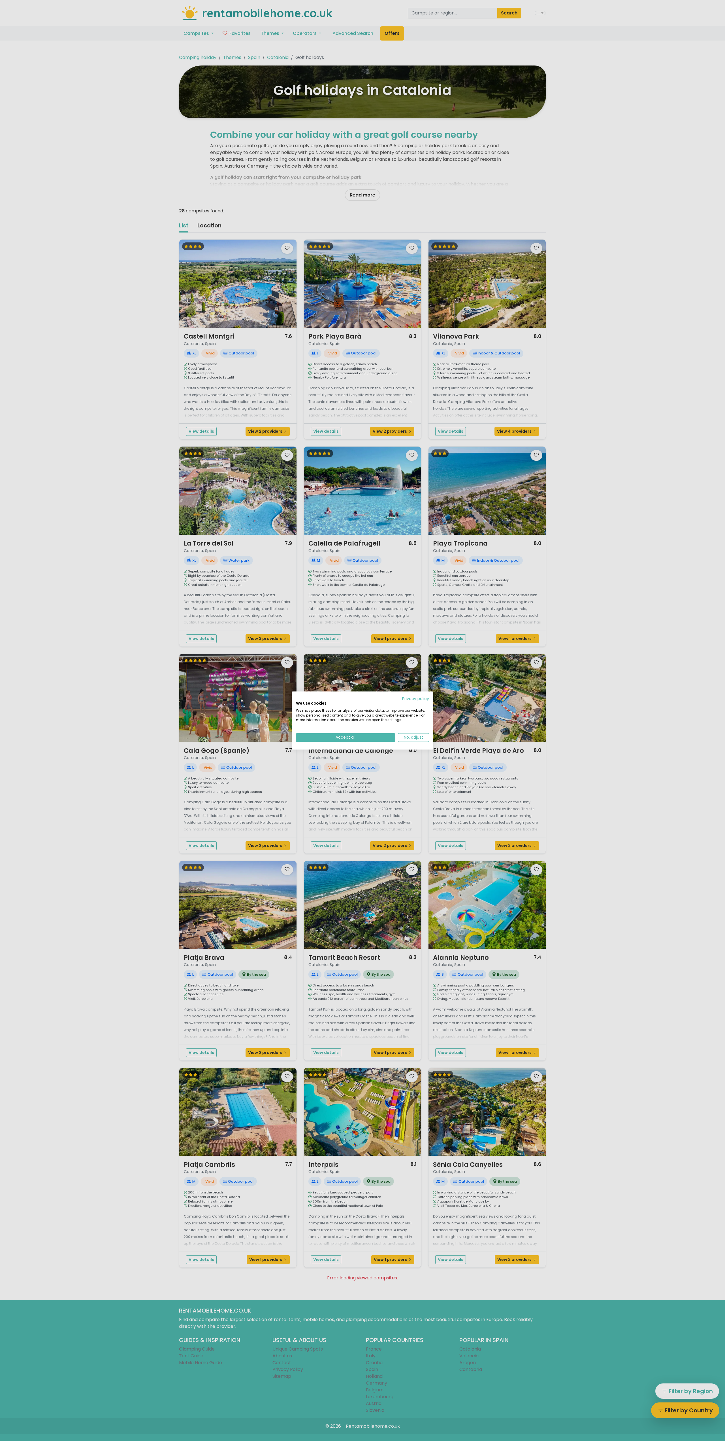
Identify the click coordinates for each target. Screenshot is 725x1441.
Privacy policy (415, 699)
